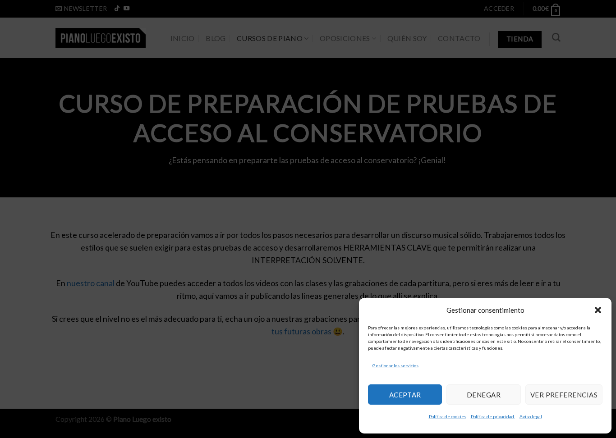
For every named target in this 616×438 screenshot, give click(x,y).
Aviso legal (530, 416)
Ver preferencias (564, 395)
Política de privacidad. (493, 416)
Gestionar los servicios (395, 365)
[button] (597, 310)
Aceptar (405, 395)
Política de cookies (447, 416)
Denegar (484, 395)
